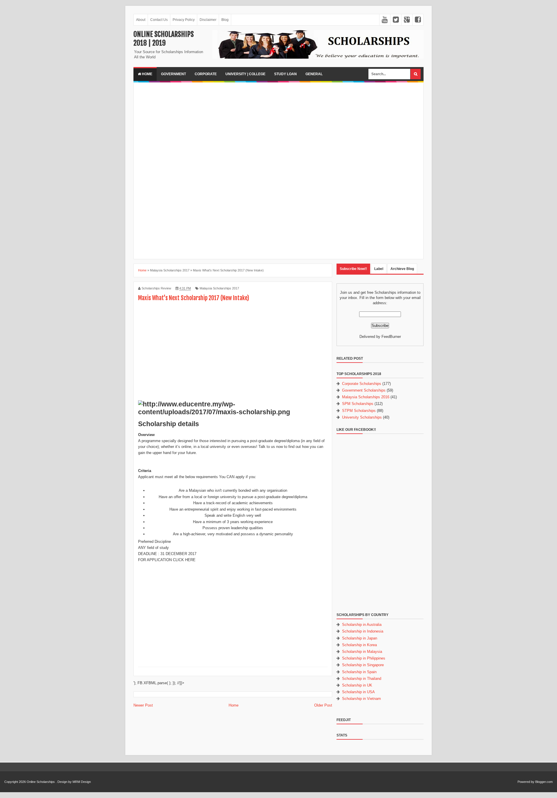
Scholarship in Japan (359, 638)
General (314, 74)
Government (173, 74)
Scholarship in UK (357, 685)
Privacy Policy (184, 20)
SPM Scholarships (357, 403)
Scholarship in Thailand (361, 678)
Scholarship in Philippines (363, 658)
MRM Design (82, 781)
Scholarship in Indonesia (362, 631)
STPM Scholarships (359, 410)
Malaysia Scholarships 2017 (219, 288)
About (140, 20)
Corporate (206, 74)
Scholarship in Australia (361, 624)
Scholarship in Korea (359, 645)
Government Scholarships (364, 390)
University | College (245, 74)
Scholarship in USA (358, 692)
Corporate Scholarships (361, 383)
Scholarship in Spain (359, 672)
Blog (225, 20)
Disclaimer (208, 20)
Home (146, 74)
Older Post (323, 705)
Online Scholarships (41, 781)
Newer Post (143, 705)
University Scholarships (362, 417)
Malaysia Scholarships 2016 (365, 397)
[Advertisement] (278, 127)
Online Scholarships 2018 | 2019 (163, 38)
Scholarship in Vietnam (361, 698)
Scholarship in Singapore (363, 665)
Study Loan (285, 74)
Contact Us (159, 20)
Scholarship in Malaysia (362, 651)
